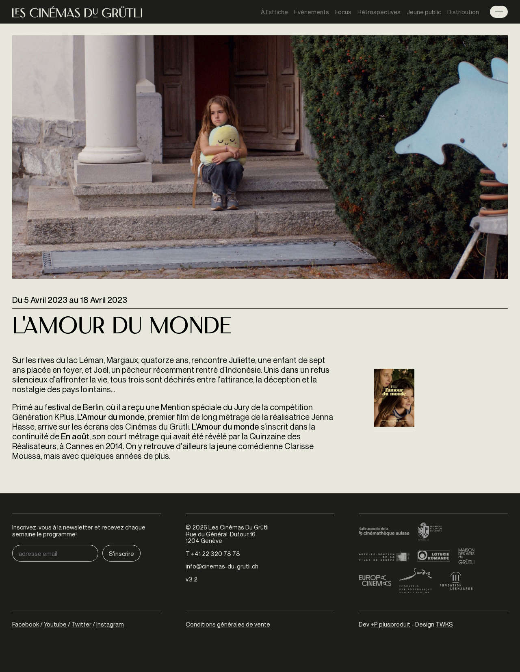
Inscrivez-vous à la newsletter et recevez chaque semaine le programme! (78, 530)
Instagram (110, 624)
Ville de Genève (384, 556)
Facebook (25, 624)
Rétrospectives (379, 11)
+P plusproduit (390, 624)
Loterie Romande (434, 556)
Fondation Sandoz (415, 580)
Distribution (463, 11)
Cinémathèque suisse (384, 532)
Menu (499, 12)
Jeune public (424, 11)
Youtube (55, 624)
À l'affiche (274, 11)
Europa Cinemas (375, 580)
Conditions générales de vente (228, 624)
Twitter (81, 624)
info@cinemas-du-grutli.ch (222, 566)
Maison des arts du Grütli (466, 556)
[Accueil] (77, 12)
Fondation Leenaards (456, 580)
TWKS (444, 624)
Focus (343, 11)
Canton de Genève (430, 532)
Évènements (311, 11)
